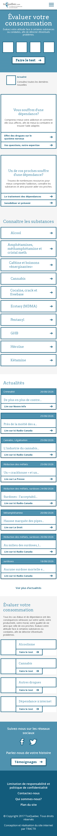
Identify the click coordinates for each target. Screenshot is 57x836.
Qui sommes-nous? (28, 799)
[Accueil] (12, 4)
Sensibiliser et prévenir (17, 203)
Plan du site (28, 805)
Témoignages (26, 762)
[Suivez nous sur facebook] (22, 741)
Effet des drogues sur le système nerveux (18, 137)
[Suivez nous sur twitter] (33, 742)
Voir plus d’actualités (28, 588)
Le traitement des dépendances (22, 196)
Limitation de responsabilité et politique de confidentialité (28, 785)
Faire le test (25, 60)
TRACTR (31, 829)
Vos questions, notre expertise (22, 145)
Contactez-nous (29, 793)
